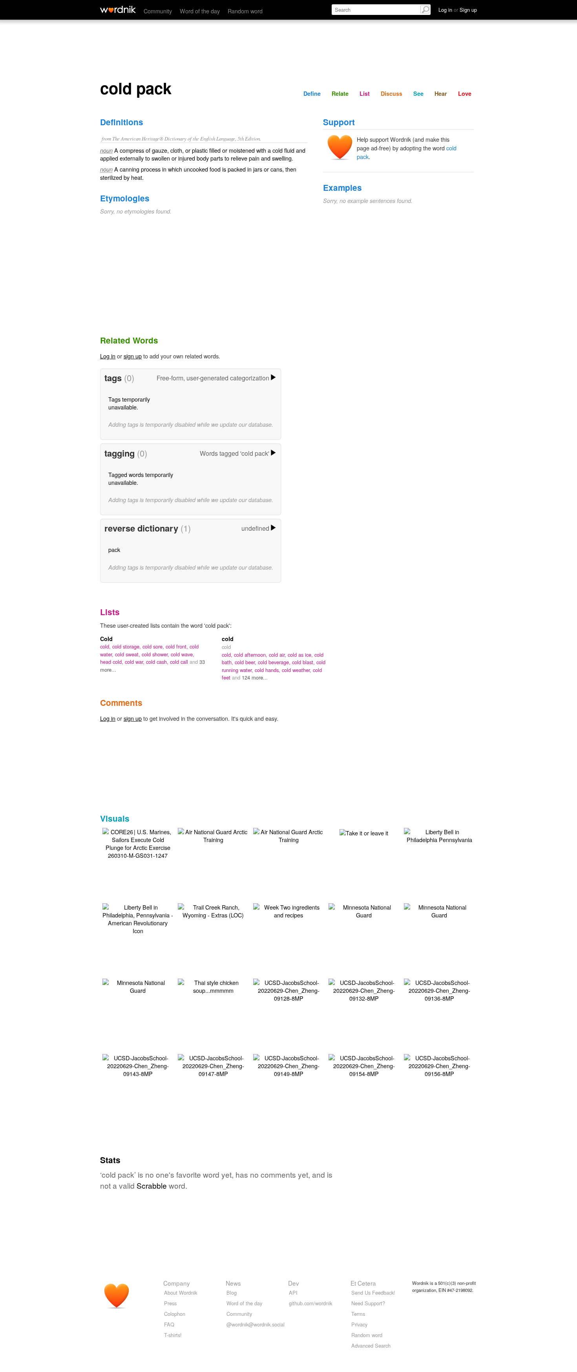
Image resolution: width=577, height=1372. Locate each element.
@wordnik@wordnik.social (255, 1324)
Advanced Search (371, 1345)
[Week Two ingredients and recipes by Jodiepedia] (288, 910)
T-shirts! (173, 1335)
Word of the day (200, 11)
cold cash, (158, 661)
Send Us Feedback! (373, 1292)
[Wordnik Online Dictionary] (118, 9)
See (418, 93)
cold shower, (156, 654)
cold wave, (182, 654)
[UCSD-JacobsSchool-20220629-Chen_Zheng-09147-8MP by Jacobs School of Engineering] (213, 1065)
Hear (441, 93)
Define (312, 93)
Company (176, 1283)
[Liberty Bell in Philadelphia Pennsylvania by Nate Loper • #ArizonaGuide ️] (439, 835)
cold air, (278, 654)
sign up (133, 356)
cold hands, (268, 670)
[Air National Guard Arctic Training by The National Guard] (213, 835)
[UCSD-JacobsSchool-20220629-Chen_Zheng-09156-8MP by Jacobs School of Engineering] (439, 1065)
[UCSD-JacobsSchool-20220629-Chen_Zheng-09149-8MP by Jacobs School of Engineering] (288, 1065)
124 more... (255, 677)
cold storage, (127, 646)
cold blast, (304, 662)
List (365, 93)
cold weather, (297, 670)
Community (158, 11)
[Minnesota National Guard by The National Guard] (364, 910)
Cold (106, 639)
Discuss (391, 93)
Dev (293, 1283)
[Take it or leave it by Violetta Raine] (364, 832)
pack (114, 549)
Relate (340, 93)
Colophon (174, 1313)
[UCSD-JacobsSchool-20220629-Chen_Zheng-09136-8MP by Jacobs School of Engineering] (439, 989)
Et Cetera (363, 1283)
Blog (231, 1292)
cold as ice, (301, 654)
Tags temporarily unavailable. (129, 403)
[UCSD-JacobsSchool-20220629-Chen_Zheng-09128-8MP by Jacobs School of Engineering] (288, 989)
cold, (106, 646)
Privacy (359, 1324)
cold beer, (246, 662)
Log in (107, 356)
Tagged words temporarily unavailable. (140, 478)
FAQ (169, 1324)
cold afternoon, (251, 654)
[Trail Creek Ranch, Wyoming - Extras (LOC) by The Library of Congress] (213, 910)
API (293, 1292)
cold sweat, (128, 654)
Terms (358, 1313)
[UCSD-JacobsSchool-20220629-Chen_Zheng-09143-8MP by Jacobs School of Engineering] (137, 1065)
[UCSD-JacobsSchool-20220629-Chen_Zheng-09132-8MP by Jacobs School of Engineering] (364, 989)
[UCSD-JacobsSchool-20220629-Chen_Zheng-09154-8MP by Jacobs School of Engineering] (364, 1065)
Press (170, 1303)
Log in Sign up (457, 9)
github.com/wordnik (310, 1303)
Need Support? (368, 1303)
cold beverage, (275, 662)
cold (228, 639)
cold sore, (154, 646)
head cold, (112, 661)
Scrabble (152, 1185)
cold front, (178, 646)
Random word (245, 11)
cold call (180, 661)
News (233, 1283)
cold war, (135, 661)
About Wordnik (180, 1292)
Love (464, 93)
